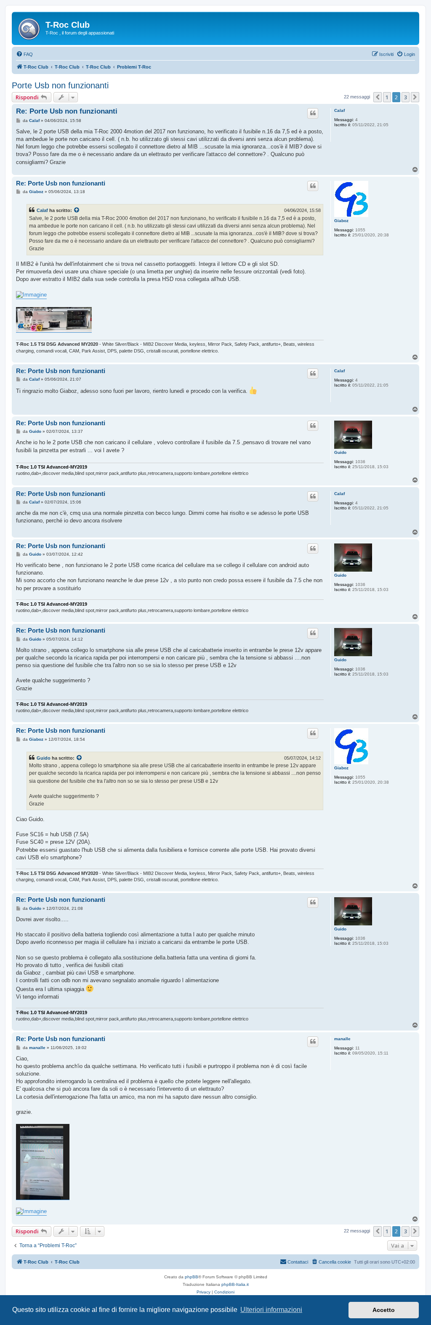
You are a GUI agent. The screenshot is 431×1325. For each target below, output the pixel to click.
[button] (377, 97)
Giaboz (341, 220)
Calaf (339, 110)
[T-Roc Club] (29, 27)
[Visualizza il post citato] (77, 210)
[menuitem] (24, 54)
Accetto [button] (383, 1309)
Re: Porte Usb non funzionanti (66, 111)
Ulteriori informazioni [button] (271, 1309)
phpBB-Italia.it (235, 1284)
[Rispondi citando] (312, 113)
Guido (340, 452)
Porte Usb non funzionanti (60, 85)
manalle (342, 1038)
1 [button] (387, 97)
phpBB (191, 1277)
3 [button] (405, 97)
